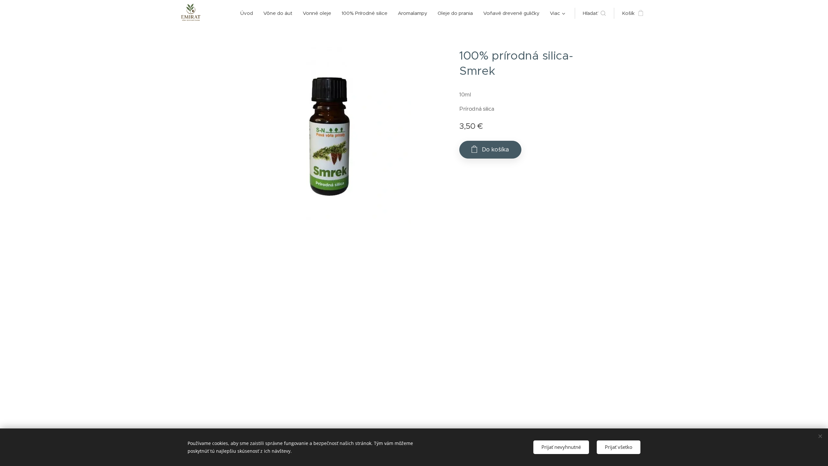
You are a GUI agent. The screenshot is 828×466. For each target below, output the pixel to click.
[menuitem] (248, 13)
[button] (594, 13)
